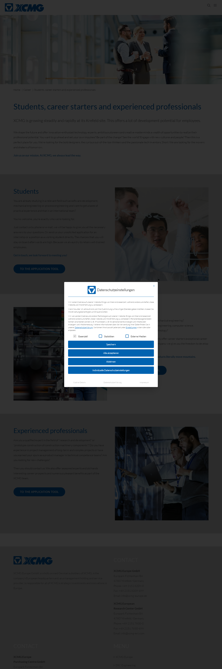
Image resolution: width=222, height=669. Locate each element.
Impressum (144, 382)
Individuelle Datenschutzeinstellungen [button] (111, 370)
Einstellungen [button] (131, 327)
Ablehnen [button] (111, 361)
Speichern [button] (111, 344)
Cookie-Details (79, 382)
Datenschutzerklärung (84, 327)
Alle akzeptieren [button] (111, 353)
